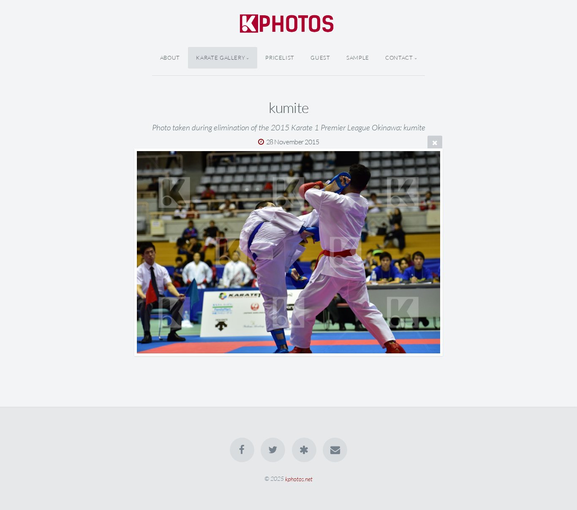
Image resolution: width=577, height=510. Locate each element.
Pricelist (279, 57)
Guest (320, 57)
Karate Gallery (220, 57)
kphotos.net (299, 478)
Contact (399, 57)
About (170, 57)
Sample (357, 57)
